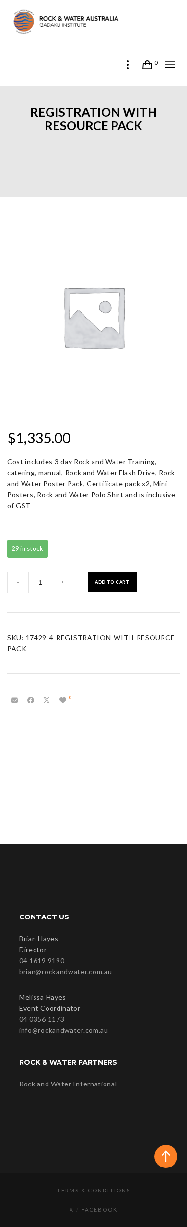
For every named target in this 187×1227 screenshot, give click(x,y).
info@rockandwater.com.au (63, 1030)
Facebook (99, 1209)
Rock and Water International (68, 1084)
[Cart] (147, 64)
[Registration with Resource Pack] (14, 700)
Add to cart (112, 581)
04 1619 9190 (41, 960)
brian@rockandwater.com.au (65, 971)
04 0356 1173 (41, 1019)
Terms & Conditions (93, 1190)
